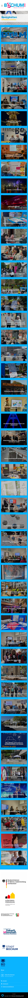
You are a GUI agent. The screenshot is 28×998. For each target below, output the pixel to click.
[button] (2, 5)
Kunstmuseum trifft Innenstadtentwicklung (14, 391)
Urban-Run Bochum (14, 38)
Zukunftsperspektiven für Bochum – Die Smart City (14, 105)
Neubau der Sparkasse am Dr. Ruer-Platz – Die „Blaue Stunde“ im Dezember (14, 508)
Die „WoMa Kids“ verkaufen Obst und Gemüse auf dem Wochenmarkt (14, 542)
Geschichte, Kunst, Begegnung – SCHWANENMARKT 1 (14, 138)
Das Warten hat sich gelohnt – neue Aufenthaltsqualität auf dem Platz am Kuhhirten (14, 290)
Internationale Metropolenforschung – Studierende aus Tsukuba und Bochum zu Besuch (14, 256)
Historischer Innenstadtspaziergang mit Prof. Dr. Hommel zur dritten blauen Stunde (14, 710)
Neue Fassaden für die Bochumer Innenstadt (14, 525)
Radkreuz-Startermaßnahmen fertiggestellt (14, 458)
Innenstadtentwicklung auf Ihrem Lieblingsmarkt (14, 223)
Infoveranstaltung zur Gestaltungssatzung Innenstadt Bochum (14, 727)
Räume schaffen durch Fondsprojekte (14, 240)
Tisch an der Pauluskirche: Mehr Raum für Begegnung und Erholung (14, 676)
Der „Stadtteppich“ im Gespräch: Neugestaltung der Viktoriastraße (14, 474)
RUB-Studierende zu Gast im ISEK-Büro (14, 694)
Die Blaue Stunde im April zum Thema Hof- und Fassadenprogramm (14, 71)
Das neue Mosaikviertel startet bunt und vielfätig (14, 845)
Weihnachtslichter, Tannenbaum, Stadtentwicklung (14, 122)
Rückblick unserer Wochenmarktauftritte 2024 (14, 626)
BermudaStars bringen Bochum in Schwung (14, 794)
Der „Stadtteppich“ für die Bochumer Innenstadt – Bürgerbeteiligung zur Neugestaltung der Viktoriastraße (14, 491)
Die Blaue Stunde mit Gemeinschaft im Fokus (14, 341)
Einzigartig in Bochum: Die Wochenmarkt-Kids (14, 828)
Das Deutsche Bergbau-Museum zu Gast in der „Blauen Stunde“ (14, 424)
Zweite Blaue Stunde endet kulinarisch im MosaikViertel (14, 777)
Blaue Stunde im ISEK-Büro (14, 811)
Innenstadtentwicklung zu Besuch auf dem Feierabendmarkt (14, 306)
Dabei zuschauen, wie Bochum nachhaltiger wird (14, 273)
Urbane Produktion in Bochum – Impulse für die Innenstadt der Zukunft (14, 441)
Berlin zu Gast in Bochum (14, 559)
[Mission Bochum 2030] (15, 5)
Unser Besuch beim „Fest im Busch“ (14, 374)
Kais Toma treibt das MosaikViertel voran (14, 862)
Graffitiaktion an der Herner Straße (14, 576)
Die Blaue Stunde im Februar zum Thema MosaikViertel (14, 88)
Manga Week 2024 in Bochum (14, 660)
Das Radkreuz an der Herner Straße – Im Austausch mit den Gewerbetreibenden (14, 155)
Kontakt (14, 994)
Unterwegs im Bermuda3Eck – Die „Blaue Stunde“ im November (14, 609)
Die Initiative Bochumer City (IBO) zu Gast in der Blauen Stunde (14, 407)
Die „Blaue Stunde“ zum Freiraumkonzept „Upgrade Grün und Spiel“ (14, 642)
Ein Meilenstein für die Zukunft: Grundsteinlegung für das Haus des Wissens (14, 592)
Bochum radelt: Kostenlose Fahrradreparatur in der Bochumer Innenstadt (14, 760)
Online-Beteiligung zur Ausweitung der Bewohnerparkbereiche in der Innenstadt (14, 743)
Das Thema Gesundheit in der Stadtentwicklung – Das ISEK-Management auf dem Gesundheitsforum (14, 323)
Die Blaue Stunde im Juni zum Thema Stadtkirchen (14, 55)
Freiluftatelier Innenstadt (14, 206)
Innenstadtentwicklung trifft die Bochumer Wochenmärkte (14, 357)
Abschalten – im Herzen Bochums (14, 189)
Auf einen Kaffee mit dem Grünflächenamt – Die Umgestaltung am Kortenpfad (14, 172)
